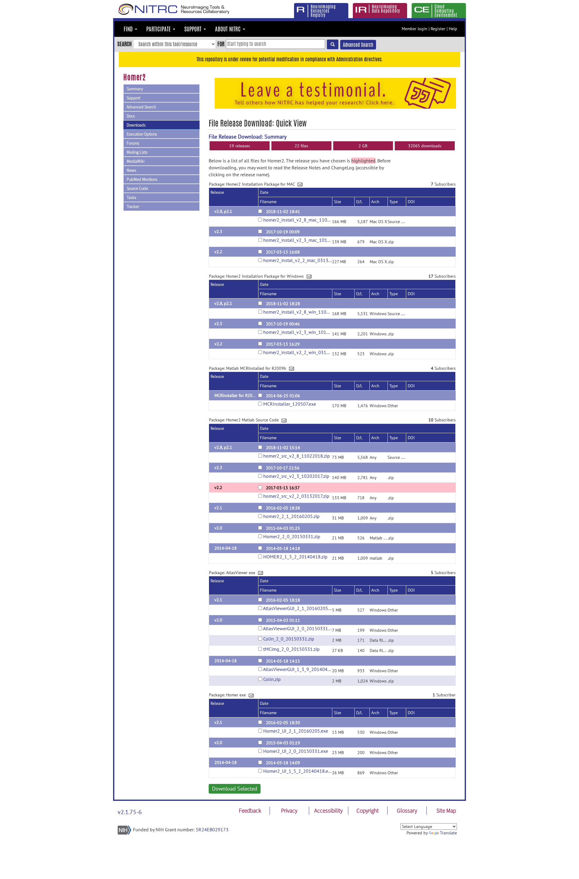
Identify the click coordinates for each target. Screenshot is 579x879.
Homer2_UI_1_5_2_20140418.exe (298, 771)
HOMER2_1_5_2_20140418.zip (295, 557)
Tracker (133, 206)
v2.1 (218, 507)
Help (453, 28)
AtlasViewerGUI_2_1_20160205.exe (299, 608)
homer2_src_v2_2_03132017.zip (296, 496)
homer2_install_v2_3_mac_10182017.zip (305, 240)
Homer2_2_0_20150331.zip (291, 536)
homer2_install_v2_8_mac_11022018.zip (305, 220)
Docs (131, 116)
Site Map (446, 810)
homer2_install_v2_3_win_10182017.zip (304, 332)
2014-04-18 (225, 548)
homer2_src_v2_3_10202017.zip (296, 476)
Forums (133, 143)
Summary (135, 88)
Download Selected (234, 788)
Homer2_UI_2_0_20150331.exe (295, 751)
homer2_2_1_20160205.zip (291, 516)
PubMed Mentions (142, 179)
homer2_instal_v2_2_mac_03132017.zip (304, 260)
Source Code (137, 188)
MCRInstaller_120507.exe (289, 404)
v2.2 (218, 251)
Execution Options (142, 134)
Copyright (367, 810)
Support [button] (193, 29)
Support (133, 98)
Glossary (407, 810)
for (220, 44)
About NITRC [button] (228, 29)
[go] (333, 44)
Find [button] (129, 29)
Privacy (289, 810)
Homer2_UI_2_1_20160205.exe (295, 731)
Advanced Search (358, 44)
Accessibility (328, 810)
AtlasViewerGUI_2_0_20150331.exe (299, 628)
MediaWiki (135, 161)
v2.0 (218, 528)
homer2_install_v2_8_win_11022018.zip (305, 312)
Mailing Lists (137, 152)
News (131, 170)
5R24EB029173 (212, 829)
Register (438, 28)
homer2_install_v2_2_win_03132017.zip (304, 352)
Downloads (136, 125)
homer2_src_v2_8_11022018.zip (296, 456)
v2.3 (218, 231)
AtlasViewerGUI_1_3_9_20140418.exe (302, 669)
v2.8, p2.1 (223, 211)
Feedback (250, 810)
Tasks (131, 197)
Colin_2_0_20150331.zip (288, 639)
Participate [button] (159, 29)
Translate (448, 833)
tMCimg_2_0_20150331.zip (291, 649)
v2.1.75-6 (130, 812)
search (124, 44)
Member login (414, 28)
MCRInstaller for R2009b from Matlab (248, 395)
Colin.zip (272, 679)
